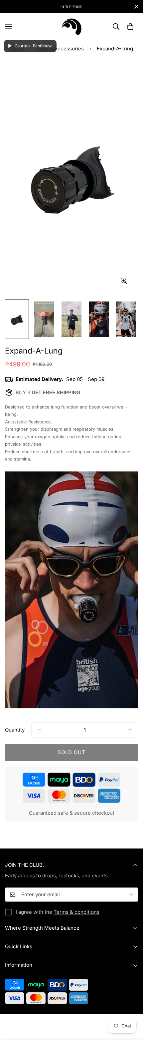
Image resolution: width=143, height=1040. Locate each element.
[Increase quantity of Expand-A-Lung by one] (130, 730)
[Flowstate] (71, 26)
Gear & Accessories (60, 48)
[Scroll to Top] (131, 1005)
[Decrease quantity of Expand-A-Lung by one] (39, 730)
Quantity (15, 730)
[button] (130, 26)
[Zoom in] (123, 280)
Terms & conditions (76, 912)
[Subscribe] (130, 894)
